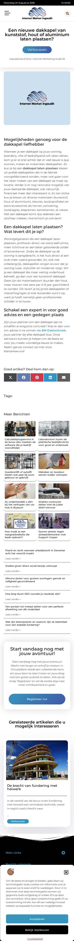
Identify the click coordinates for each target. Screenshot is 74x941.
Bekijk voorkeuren (37, 929)
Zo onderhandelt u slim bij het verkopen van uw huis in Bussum (19, 504)
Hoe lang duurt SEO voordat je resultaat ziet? (32, 593)
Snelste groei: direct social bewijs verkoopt (31, 565)
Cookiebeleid (35, 938)
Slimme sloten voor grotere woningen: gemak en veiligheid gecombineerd (35, 580)
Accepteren (37, 919)
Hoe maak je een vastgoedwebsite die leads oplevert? (17, 534)
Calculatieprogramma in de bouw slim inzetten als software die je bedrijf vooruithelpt (20, 443)
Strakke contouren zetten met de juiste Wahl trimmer (50, 504)
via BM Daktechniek (51, 330)
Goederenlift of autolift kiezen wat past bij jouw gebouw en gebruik (19, 474)
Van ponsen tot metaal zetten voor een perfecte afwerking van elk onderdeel (34, 608)
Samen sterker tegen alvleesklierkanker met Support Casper (52, 534)
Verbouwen (37, 50)
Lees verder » (13, 558)
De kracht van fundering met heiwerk (32, 787)
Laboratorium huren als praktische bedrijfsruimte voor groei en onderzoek (53, 442)
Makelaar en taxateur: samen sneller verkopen (52, 473)
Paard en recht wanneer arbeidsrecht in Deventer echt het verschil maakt (35, 552)
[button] (66, 872)
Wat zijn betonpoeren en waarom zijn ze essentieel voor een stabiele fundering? (36, 623)
